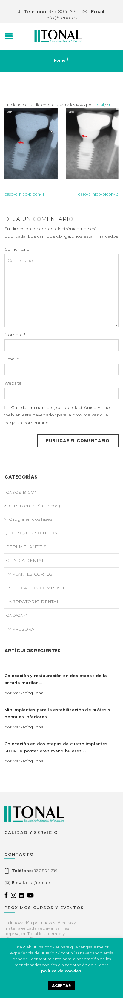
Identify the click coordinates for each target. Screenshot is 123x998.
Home (59, 60)
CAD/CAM (16, 615)
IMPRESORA (20, 629)
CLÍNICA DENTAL (25, 560)
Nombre (14, 334)
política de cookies (61, 970)
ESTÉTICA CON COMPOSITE (36, 588)
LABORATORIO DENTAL (32, 601)
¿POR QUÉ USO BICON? (33, 533)
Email (11, 359)
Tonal (99, 104)
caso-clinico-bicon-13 (98, 194)
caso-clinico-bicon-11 (24, 194)
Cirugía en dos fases (30, 519)
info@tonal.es (32, 882)
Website (12, 383)
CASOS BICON (22, 492)
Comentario (17, 249)
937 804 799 (35, 870)
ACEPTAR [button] (61, 985)
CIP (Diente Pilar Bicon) (34, 505)
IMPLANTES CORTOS (29, 574)
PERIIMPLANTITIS (26, 546)
